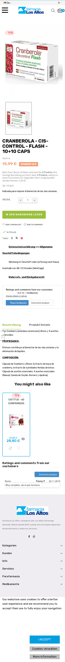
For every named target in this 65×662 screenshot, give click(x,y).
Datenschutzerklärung (22, 247)
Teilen (12, 238)
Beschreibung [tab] (11, 324)
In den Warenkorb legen (24, 214)
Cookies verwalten (44, 649)
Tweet (16, 238)
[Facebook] (30, 536)
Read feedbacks (18, 302)
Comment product (40, 302)
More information (44, 656)
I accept (44, 639)
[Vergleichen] (11, 448)
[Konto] (60, 2)
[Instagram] (35, 536)
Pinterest (22, 238)
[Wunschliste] (18, 448)
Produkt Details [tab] (39, 324)
